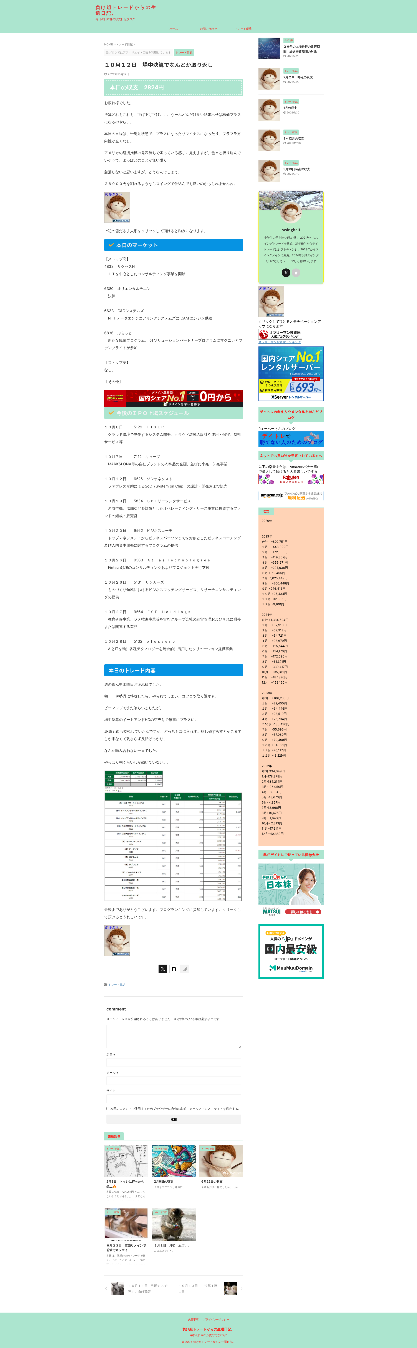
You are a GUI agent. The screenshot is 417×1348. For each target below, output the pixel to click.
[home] (296, 272)
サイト (111, 1090)
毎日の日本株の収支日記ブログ (208, 1335)
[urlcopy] (184, 969)
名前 (110, 1054)
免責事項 (193, 1319)
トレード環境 (243, 28)
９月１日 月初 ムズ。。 (172, 1245)
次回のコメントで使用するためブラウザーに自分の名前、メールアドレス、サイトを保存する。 (175, 1108)
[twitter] (163, 969)
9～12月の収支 (295, 138)
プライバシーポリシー (216, 1319)
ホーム (173, 28)
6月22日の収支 (213, 1181)
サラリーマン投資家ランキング (279, 342)
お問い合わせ (208, 28)
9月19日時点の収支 (298, 169)
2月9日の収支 (163, 1181)
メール (112, 1072)
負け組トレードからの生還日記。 (208, 1329)
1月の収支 (291, 108)
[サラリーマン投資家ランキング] (280, 337)
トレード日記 (116, 984)
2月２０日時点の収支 (299, 77)
